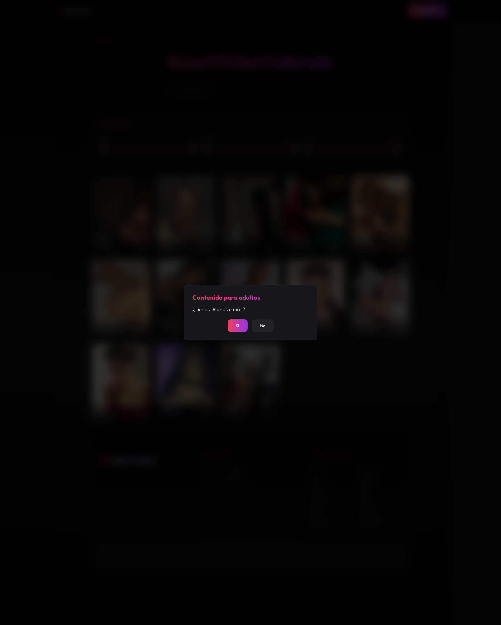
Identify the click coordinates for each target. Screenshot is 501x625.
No (262, 325)
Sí (237, 325)
